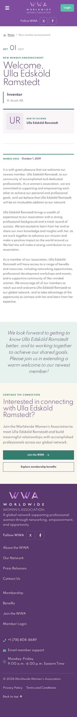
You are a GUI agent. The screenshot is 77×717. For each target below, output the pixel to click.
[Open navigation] (7, 8)
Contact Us (11, 578)
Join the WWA (14, 613)
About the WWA (16, 548)
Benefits (9, 603)
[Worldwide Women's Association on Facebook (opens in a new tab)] (40, 535)
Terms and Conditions (41, 687)
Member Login (15, 624)
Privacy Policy (12, 687)
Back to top (11, 696)
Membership (13, 593)
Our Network (13, 558)
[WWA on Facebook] (52, 21)
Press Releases (15, 568)
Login (67, 7)
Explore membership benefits (38, 467)
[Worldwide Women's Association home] (38, 7)
